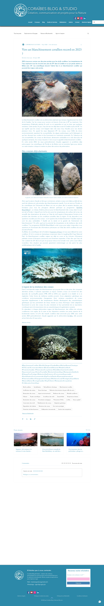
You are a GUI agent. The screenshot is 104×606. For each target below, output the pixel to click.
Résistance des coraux (44, 406)
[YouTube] (78, 18)
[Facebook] (75, 18)
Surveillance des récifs (48, 396)
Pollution (25, 396)
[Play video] (52, 343)
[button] (87, 4)
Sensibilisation (37, 387)
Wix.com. (61, 600)
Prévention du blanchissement (30, 409)
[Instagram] (81, 18)
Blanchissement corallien (66, 387)
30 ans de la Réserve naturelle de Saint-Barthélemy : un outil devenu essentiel (52, 450)
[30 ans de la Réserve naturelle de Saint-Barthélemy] (52, 439)
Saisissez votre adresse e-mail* (75, 574)
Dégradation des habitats (29, 406)
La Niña (68, 399)
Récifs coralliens (27, 387)
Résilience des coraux (58, 393)
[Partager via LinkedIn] (30, 419)
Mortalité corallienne (72, 393)
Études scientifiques (35, 396)
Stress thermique (42, 390)
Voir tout (88, 430)
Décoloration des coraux (29, 399)
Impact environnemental (44, 393)
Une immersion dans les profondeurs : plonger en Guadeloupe (76, 450)
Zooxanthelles (60, 396)
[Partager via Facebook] (22, 419)
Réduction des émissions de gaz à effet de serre (62, 390)
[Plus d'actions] (81, 45)
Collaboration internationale (48, 409)
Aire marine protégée (58, 406)
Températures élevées (72, 396)
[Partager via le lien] (34, 419)
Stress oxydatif (76, 399)
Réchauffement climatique (50, 387)
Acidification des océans (29, 390)
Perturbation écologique (44, 399)
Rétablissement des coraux (44, 403)
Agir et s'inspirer (60, 33)
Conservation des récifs (29, 403)
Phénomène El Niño (58, 399)
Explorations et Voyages (30, 33)
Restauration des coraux (29, 393)
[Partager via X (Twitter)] (26, 419)
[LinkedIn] (84, 18)
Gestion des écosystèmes (64, 409)
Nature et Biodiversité (46, 33)
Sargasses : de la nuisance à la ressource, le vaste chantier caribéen (24, 450)
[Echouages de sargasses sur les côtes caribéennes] (25, 439)
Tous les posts (17, 33)
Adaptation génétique (60, 403)
